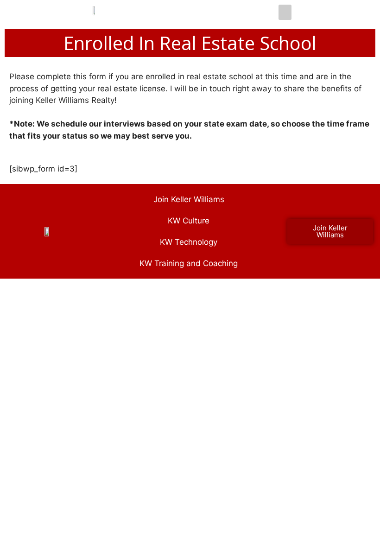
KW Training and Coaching (188, 263)
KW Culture (188, 220)
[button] (285, 12)
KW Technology (188, 242)
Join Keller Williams (188, 199)
